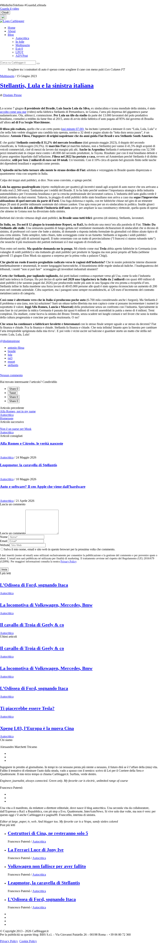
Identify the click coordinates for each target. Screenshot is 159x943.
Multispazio (23, 45)
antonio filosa (16, 347)
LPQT (19, 52)
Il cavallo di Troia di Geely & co (32, 624)
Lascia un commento (12, 533)
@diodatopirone (10, 341)
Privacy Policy (68, 561)
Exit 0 (19, 48)
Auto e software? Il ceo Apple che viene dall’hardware (42, 487)
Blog (11, 34)
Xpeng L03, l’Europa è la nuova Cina (37, 728)
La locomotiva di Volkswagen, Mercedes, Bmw (46, 604)
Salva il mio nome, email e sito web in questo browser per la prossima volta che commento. (59, 549)
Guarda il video (9, 8)
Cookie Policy (28, 941)
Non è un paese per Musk (15, 429)
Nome (4, 537)
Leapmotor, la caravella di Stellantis (28, 465)
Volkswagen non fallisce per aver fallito (47, 866)
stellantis (13, 365)
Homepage (6, 418)
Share (13, 388)
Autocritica (22, 38)
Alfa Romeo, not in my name (18, 411)
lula (10, 354)
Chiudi (5, 12)
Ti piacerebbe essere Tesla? (27, 708)
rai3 (10, 358)
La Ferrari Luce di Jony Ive (36, 849)
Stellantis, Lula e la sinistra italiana (47, 85)
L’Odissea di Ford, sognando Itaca (34, 584)
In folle (20, 41)
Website (5, 545)
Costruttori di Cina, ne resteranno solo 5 (48, 833)
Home (11, 27)
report (11, 361)
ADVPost (22, 55)
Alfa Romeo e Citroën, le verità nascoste (31, 443)
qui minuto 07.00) (73, 129)
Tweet (12, 392)
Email (3, 541)
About (12, 31)
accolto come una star (13, 111)
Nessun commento (11, 375)
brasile (12, 351)
